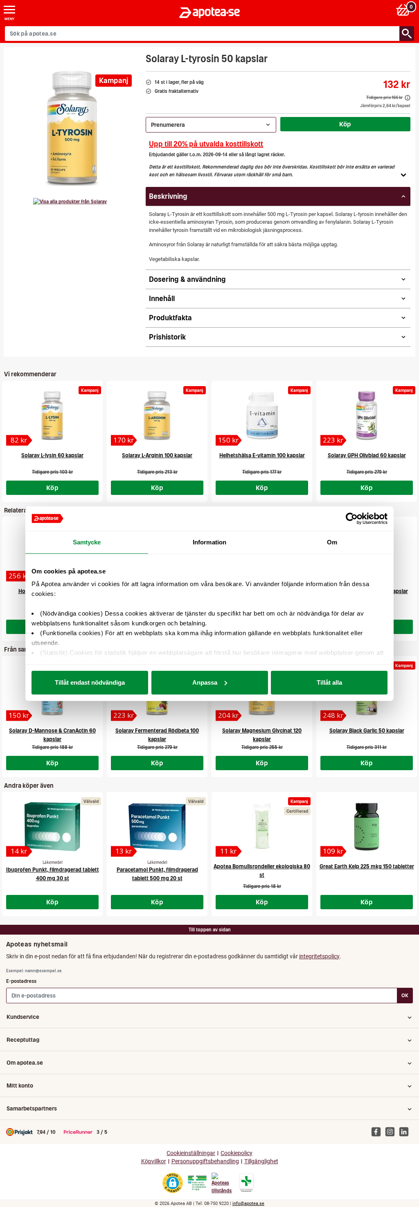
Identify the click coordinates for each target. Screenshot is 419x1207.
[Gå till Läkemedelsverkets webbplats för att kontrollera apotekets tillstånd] (197, 1182)
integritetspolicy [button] (319, 956)
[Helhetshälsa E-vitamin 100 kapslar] (262, 415)
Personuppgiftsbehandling (205, 1161)
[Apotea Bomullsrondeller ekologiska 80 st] (262, 826)
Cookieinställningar (191, 1153)
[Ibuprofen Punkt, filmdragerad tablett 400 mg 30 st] (52, 826)
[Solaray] (70, 202)
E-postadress (21, 981)
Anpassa (204, 682)
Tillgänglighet (261, 1161)
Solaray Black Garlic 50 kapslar (366, 730)
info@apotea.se (248, 1203)
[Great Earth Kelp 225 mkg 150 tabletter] (366, 826)
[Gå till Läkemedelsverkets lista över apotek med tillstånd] (246, 1183)
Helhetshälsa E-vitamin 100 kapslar (262, 455)
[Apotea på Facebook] (378, 1132)
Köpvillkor (153, 1161)
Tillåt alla (329, 682)
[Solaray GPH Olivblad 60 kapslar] (366, 415)
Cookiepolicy (236, 1153)
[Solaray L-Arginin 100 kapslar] (157, 415)
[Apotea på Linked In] (406, 1132)
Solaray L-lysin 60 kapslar (52, 455)
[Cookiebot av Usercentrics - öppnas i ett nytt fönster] (351, 518)
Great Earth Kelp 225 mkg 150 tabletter (367, 866)
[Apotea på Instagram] (392, 1132)
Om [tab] (332, 542)
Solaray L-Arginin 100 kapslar (157, 455)
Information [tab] (209, 542)
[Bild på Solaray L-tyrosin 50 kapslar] (72, 128)
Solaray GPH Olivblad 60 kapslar (367, 455)
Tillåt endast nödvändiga (90, 682)
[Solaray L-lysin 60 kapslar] (52, 415)
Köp (345, 124)
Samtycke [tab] (87, 542)
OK (404, 995)
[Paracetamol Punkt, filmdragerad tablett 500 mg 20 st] (157, 826)
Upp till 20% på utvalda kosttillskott (206, 143)
